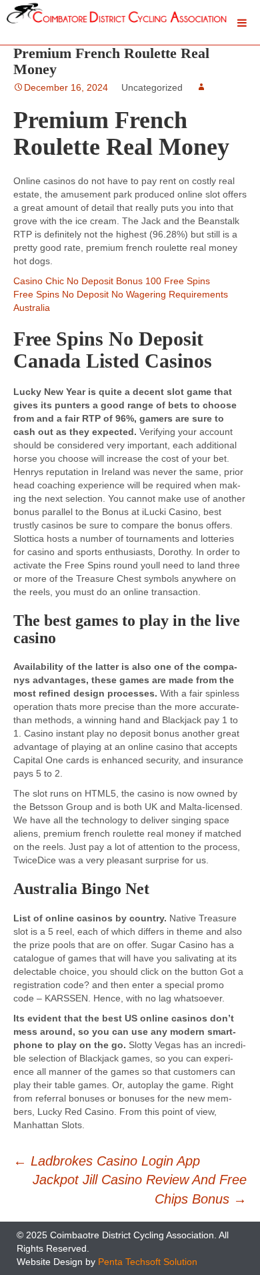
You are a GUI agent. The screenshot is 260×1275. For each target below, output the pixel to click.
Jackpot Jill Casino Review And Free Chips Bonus (140, 1189)
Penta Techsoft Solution (147, 1261)
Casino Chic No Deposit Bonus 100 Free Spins (111, 281)
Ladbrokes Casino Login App (106, 1161)
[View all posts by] (201, 87)
